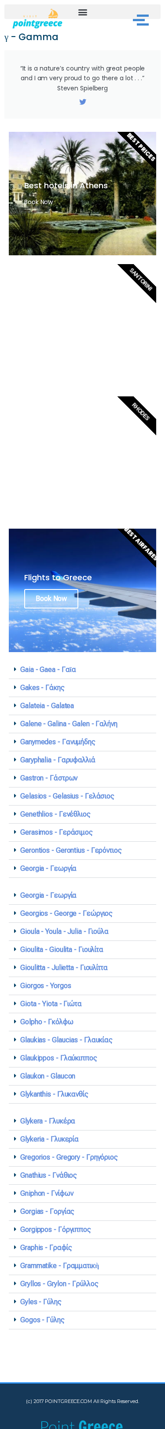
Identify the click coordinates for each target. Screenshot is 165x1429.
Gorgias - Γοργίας (47, 1211)
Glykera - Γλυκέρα (47, 1121)
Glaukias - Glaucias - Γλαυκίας (66, 1040)
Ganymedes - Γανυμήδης (57, 742)
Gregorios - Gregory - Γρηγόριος (69, 1157)
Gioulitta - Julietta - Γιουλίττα (64, 967)
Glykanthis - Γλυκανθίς (54, 1094)
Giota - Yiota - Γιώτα (51, 1004)
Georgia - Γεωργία (48, 868)
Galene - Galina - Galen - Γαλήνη (68, 724)
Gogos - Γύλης (42, 1320)
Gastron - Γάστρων (48, 778)
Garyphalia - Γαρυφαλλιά (57, 760)
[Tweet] (82, 101)
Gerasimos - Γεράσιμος (56, 832)
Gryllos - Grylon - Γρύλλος (59, 1284)
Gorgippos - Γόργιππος (55, 1229)
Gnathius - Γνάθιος (48, 1175)
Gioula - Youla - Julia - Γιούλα (64, 931)
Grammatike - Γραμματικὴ (59, 1265)
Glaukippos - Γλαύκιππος (58, 1058)
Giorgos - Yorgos (45, 985)
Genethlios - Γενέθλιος (55, 814)
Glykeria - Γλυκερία (49, 1139)
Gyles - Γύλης (41, 1302)
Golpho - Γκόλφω (46, 1022)
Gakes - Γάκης (42, 687)
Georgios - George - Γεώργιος (66, 913)
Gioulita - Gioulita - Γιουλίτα (61, 949)
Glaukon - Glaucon (47, 1076)
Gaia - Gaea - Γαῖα (48, 669)
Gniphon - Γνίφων (46, 1193)
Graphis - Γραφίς (46, 1247)
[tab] (82, 670)
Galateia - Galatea (47, 705)
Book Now (51, 598)
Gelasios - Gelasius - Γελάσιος (67, 796)
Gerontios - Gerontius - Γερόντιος (71, 850)
